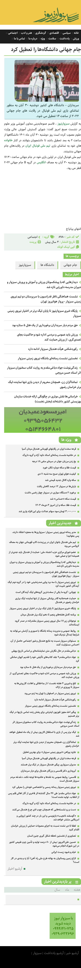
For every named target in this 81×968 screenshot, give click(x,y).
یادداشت (64, 38)
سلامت (52, 38)
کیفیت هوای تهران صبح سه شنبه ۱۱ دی (57, 474)
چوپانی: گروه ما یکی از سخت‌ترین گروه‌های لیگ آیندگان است (46, 592)
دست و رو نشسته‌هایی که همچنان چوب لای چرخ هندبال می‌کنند (44, 809)
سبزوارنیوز (64, 123)
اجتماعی (12, 33)
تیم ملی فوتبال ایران (37, 145)
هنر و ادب (26, 33)
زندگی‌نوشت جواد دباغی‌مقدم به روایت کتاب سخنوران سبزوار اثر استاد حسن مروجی (45, 724)
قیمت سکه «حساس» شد (63, 499)
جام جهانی (70, 265)
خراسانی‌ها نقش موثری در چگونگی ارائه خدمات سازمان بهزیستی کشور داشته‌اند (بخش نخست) (47, 399)
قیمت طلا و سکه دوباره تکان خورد (59, 467)
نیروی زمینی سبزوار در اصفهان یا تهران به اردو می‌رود (50, 693)
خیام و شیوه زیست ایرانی (63, 852)
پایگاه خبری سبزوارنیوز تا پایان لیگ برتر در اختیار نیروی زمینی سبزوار (43, 608)
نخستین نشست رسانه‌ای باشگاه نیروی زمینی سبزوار (48, 358)
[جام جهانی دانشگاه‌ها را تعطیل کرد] (47, 101)
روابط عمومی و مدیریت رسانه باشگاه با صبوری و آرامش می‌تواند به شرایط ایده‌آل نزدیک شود (44, 633)
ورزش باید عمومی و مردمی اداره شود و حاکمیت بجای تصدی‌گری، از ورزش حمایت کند (49, 337)
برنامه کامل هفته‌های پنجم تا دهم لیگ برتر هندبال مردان (48, 614)
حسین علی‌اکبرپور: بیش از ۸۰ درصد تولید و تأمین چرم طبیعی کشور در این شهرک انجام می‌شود (44, 844)
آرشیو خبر (72, 953)
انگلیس (41, 162)
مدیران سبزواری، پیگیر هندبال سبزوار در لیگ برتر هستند (48, 764)
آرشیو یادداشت (54, 953)
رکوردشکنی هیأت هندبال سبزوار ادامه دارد (53, 349)
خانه (76, 33)
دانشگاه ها (47, 265)
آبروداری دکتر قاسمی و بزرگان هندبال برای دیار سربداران (48, 771)
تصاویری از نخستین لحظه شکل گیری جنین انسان (51, 836)
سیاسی (66, 33)
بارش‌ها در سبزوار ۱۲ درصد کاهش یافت (56, 486)
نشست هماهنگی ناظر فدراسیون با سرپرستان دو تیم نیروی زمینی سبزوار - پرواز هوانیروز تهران (46, 299)
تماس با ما (19, 38)
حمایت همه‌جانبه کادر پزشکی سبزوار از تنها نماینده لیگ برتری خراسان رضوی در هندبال (47, 600)
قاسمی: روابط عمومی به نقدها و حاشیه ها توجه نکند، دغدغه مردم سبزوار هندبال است (44, 779)
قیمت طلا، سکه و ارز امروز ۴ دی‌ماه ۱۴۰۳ (55, 505)
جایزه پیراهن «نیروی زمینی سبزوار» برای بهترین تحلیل (49, 752)
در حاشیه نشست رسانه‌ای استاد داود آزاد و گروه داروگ (49, 455)
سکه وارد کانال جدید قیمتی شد (60, 480)
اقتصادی (54, 33)
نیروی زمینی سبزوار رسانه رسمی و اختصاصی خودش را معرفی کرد (44, 787)
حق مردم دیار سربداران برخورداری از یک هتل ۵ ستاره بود (45, 325)
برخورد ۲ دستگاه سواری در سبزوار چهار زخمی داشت (50, 492)
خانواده (8, 140)
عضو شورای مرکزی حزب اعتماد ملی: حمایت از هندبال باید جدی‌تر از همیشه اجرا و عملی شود (44, 554)
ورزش (75, 38)
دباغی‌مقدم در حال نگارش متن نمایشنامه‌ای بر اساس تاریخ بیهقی (43, 651)
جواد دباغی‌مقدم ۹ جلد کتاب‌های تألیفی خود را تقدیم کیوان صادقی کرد (44, 659)
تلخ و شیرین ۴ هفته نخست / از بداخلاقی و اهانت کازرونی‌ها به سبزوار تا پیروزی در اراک (46, 685)
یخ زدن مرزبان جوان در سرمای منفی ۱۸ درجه (54, 461)
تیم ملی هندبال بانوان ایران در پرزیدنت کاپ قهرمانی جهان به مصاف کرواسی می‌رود (44, 544)
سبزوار (37, 953)
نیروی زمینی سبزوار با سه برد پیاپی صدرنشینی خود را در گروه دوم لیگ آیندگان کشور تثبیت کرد (43, 584)
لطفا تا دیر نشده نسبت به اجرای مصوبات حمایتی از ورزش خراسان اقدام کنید (45, 828)
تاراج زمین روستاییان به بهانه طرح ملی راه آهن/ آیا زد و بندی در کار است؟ (45, 860)
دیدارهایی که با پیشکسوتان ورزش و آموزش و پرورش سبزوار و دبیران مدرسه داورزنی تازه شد (44, 564)
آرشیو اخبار (14, 869)
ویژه (42, 38)
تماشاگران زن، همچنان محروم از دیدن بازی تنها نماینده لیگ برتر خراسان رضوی (46, 744)
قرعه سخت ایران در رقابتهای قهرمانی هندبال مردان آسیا (49, 449)
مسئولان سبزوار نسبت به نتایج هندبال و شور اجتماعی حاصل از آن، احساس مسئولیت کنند (44, 643)
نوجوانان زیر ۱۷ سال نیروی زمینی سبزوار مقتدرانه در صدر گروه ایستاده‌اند (47, 623)
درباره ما (32, 38)
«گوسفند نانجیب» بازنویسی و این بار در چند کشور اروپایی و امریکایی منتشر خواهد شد (48, 818)
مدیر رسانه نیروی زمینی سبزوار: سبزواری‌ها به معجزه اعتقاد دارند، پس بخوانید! (45, 534)
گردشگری (40, 33)
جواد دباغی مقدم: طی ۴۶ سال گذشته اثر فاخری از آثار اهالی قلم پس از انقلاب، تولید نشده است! (43, 795)
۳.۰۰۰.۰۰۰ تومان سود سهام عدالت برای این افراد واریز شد (47, 511)
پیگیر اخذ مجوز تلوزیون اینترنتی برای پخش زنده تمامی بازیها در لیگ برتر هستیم (44, 714)
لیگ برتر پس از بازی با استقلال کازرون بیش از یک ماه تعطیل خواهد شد (44, 734)
